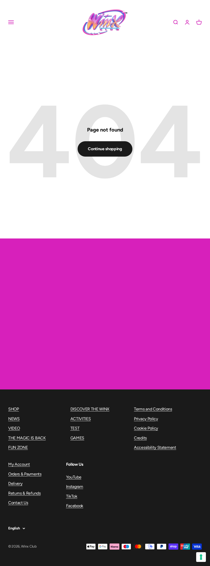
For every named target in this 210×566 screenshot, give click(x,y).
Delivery (15, 483)
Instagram (74, 486)
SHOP (13, 409)
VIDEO (14, 428)
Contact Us (18, 502)
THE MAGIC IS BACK (27, 438)
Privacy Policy (146, 418)
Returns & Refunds (24, 493)
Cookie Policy (146, 428)
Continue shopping (105, 148)
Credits (140, 438)
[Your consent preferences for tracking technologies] (201, 557)
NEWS (14, 418)
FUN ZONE (18, 447)
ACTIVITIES (80, 418)
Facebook (74, 505)
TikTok (71, 496)
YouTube (73, 477)
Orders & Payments (24, 474)
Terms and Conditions (153, 409)
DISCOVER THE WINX (90, 409)
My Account (19, 464)
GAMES (77, 438)
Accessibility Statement (155, 447)
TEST (75, 428)
